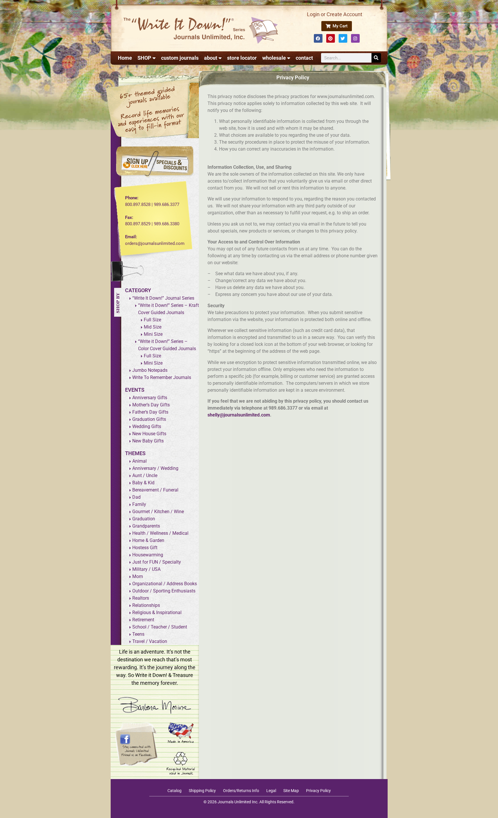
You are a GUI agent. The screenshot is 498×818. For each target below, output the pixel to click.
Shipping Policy (202, 790)
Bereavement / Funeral (155, 490)
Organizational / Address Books (164, 583)
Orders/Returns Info (241, 790)
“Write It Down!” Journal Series (163, 298)
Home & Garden (148, 540)
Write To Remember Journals (161, 377)
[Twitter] (343, 38)
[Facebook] (318, 38)
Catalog (174, 790)
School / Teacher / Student (159, 627)
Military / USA (146, 569)
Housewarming (147, 555)
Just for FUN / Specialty (156, 562)
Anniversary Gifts (149, 397)
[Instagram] (355, 38)
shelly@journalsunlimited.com (238, 415)
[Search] (376, 58)
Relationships (146, 605)
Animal (139, 461)
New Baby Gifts (148, 441)
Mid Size (152, 327)
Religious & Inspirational (157, 612)
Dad (136, 497)
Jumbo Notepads (149, 370)
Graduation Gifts (149, 419)
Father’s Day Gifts (150, 412)
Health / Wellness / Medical (160, 533)
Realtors (140, 598)
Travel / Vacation (149, 641)
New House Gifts (149, 433)
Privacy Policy (318, 790)
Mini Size (153, 334)
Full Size (152, 319)
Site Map (291, 790)
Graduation (143, 518)
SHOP (144, 58)
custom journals (180, 58)
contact (304, 58)
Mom (137, 576)
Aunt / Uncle (144, 475)
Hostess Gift (144, 547)
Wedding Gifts (146, 426)
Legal (271, 790)
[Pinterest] (330, 38)
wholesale (274, 58)
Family (139, 504)
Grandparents (146, 526)
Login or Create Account (334, 14)
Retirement (143, 619)
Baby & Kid (143, 482)
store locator (242, 58)
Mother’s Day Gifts (151, 405)
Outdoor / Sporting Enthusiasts (163, 591)
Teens (138, 634)
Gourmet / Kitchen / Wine (158, 511)
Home (125, 58)
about (210, 58)
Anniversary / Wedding (155, 468)
